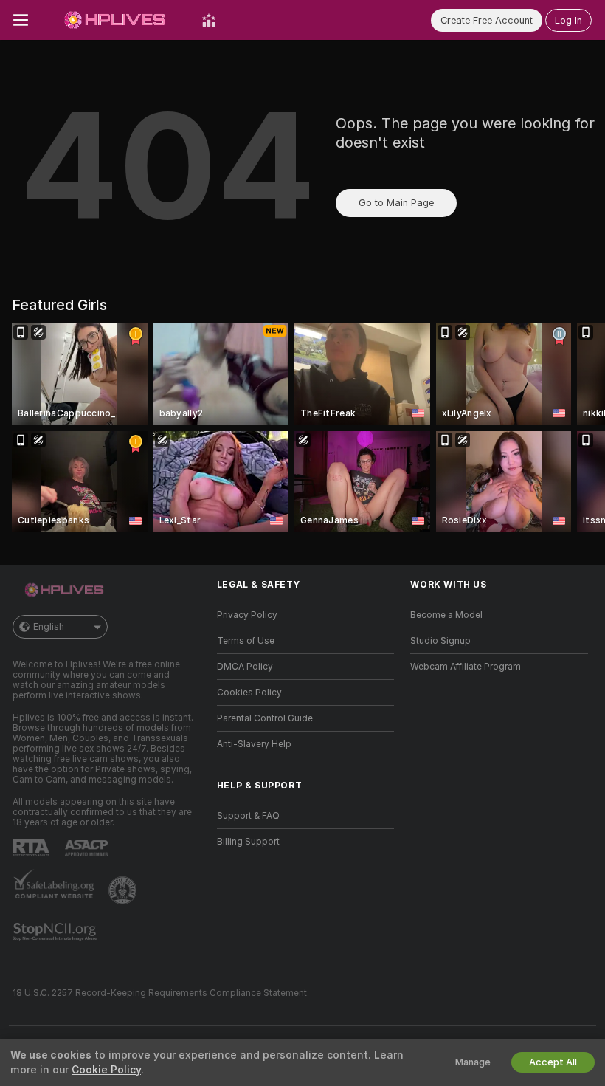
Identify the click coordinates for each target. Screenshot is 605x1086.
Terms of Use (245, 641)
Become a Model (446, 615)
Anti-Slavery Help (254, 744)
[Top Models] (209, 20)
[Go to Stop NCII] (56, 932)
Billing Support (248, 841)
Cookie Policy (106, 1070)
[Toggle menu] (20, 20)
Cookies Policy (249, 692)
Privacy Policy (247, 615)
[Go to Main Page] (115, 20)
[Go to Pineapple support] (123, 890)
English (48, 627)
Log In (568, 20)
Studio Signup (440, 641)
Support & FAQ (248, 816)
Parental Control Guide (265, 718)
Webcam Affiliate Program (465, 666)
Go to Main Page (396, 202)
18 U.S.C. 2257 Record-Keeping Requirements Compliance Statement (160, 993)
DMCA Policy (245, 666)
